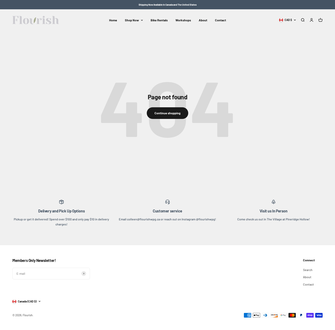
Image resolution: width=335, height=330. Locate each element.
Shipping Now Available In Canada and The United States (168, 4)
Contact (220, 20)
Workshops (183, 20)
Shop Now (132, 20)
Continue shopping (167, 113)
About (203, 20)
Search (308, 270)
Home (113, 20)
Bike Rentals (159, 20)
